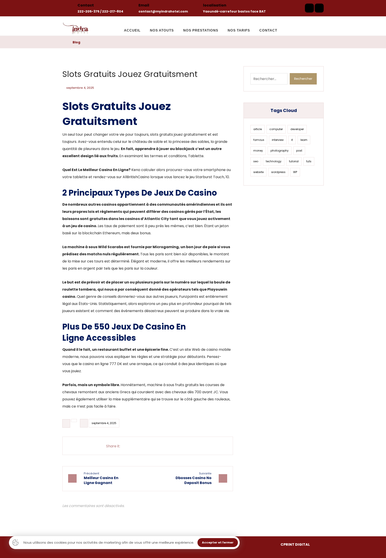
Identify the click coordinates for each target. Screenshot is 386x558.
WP (295, 172)
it (292, 140)
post (299, 150)
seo (255, 161)
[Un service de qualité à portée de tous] (76, 26)
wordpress (278, 172)
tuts (308, 161)
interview (278, 140)
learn (303, 140)
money (258, 150)
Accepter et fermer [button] (217, 542)
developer (297, 129)
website (258, 172)
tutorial (294, 161)
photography (280, 150)
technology (273, 161)
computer (276, 129)
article (257, 129)
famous (258, 140)
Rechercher (303, 78)
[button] (309, 8)
